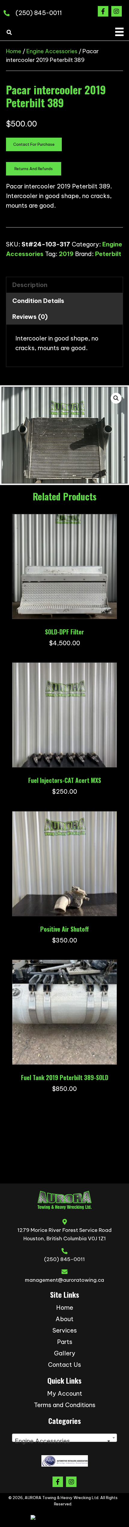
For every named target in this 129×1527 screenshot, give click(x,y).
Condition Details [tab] (38, 300)
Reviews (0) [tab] (30, 316)
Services (64, 1330)
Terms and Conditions (64, 1405)
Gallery (64, 1353)
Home (13, 51)
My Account (64, 1393)
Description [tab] (29, 285)
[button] (103, 11)
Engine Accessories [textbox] (63, 1441)
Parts (64, 1341)
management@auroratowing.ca (64, 1280)
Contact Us (64, 1364)
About (65, 1319)
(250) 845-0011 (39, 13)
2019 (66, 254)
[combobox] (64, 1438)
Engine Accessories (51, 51)
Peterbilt (108, 254)
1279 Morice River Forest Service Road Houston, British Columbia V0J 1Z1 (64, 1234)
